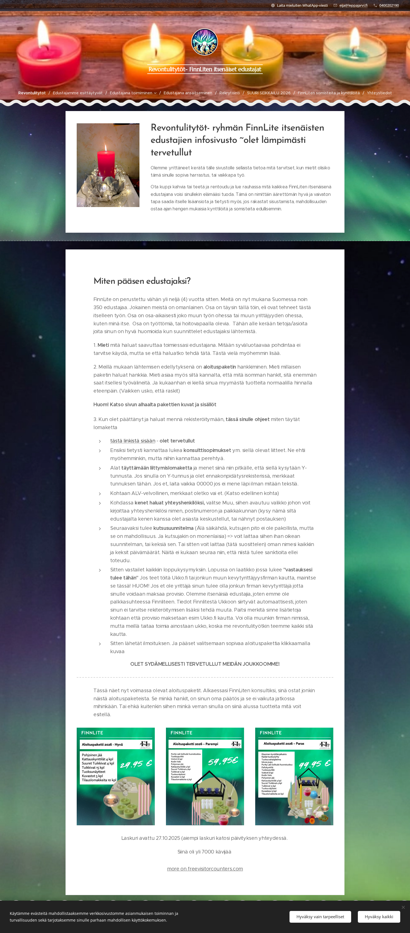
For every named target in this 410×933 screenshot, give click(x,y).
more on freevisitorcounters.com (205, 869)
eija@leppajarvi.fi (353, 5)
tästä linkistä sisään (132, 441)
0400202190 (389, 5)
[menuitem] (34, 93)
